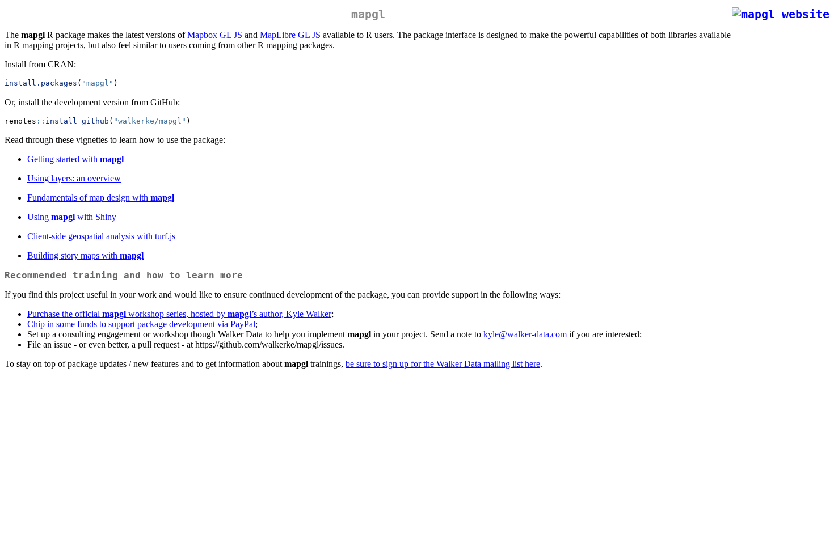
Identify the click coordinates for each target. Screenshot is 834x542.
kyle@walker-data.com (525, 334)
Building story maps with (85, 255)
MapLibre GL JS (290, 35)
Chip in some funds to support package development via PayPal (141, 324)
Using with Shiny (71, 217)
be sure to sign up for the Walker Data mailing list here (443, 364)
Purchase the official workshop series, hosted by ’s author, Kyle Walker (179, 314)
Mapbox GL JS (214, 35)
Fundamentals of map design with (100, 197)
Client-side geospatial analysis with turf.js (101, 236)
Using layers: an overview (74, 178)
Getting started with (75, 159)
